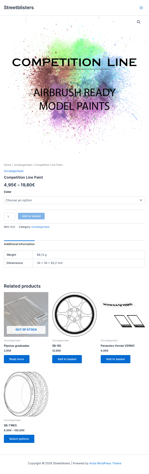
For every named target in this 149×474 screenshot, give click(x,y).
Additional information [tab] (19, 244)
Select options (19, 439)
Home (7, 164)
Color (7, 191)
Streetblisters (19, 7)
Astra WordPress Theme (105, 463)
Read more (16, 359)
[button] (138, 21)
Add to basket (31, 216)
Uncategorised (23, 164)
